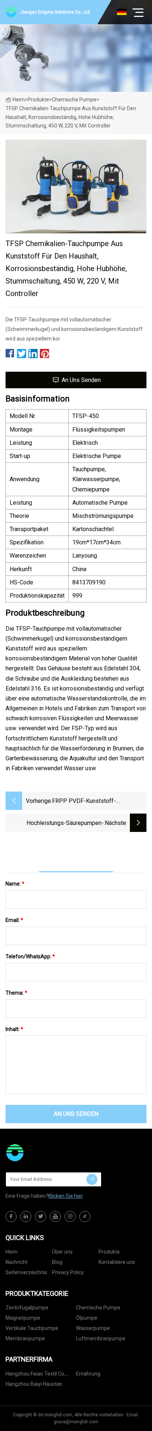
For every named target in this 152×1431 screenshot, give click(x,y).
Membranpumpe (25, 1338)
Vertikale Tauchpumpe (32, 1328)
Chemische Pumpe (74, 99)
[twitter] (40, 1216)
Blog (57, 1262)
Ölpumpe (86, 1318)
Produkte (38, 99)
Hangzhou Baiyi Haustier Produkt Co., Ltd (34, 1385)
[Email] (91, 1179)
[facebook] (11, 1216)
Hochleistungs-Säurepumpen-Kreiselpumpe (65, 823)
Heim (19, 99)
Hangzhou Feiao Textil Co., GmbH (36, 1375)
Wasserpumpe (93, 1328)
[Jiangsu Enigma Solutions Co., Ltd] (42, 1152)
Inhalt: (14, 1029)
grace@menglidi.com (76, 1421)
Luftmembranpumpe (100, 1338)
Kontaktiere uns (117, 1262)
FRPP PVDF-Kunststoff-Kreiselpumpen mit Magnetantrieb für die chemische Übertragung (96, 801)
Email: (14, 920)
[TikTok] (84, 1216)
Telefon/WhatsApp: (30, 956)
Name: (15, 884)
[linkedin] (25, 1216)
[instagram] (70, 1216)
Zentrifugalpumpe (27, 1308)
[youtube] (55, 1216)
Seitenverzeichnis (26, 1272)
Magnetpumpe (23, 1318)
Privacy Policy (68, 1272)
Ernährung (88, 1374)
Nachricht (17, 1262)
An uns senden (81, 379)
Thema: (16, 993)
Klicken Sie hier (65, 1196)
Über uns (62, 1252)
